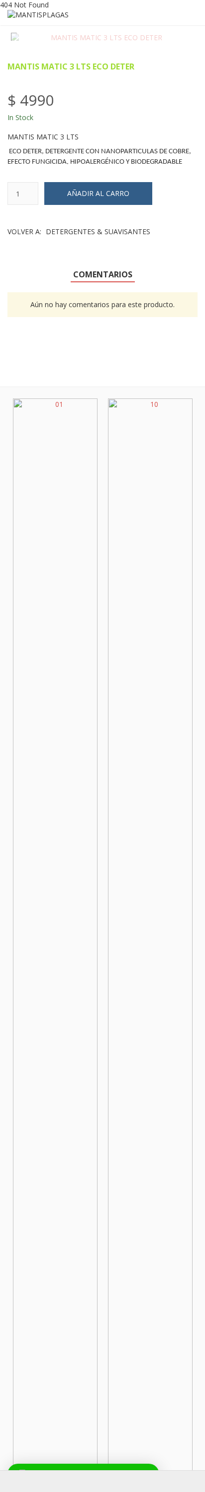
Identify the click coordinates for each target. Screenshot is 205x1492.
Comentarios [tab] (102, 274)
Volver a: (78, 231)
